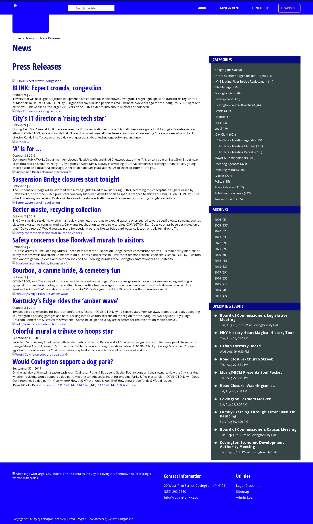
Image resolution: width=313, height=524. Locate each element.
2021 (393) (221, 249)
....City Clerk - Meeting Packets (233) (238, 152)
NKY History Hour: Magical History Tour (257, 333)
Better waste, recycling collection (56, 209)
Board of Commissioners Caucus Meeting (258, 429)
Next (126, 385)
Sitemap (242, 491)
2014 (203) (221, 290)
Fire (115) (220, 123)
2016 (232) (221, 278)
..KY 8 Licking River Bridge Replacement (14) (243, 81)
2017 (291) (221, 272)
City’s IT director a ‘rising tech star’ (59, 118)
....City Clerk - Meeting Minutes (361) (238, 146)
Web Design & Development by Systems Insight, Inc (101, 519)
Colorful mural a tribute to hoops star (62, 331)
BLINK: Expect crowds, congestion (57, 87)
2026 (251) (221, 220)
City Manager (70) (226, 87)
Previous (50, 385)
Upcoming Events (228, 306)
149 (112, 385)
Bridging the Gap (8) (228, 70)
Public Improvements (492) (232, 193)
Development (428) (227, 99)
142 (66, 385)
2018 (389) (221, 267)
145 (85, 385)
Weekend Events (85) (228, 199)
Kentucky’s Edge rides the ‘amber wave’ (65, 300)
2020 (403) (221, 255)
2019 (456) (221, 261)
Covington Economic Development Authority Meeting (252, 445)
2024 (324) (221, 231)
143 (72, 385)
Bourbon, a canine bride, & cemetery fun (66, 270)
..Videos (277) (223, 176)
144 (79, 385)
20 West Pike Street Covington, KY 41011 (195, 485)
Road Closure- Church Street (246, 359)
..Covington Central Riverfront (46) (237, 105)
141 (60, 385)
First (38, 385)
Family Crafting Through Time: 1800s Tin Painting (258, 414)
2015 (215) (221, 284)
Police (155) (222, 181)
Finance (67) (222, 117)
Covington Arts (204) (228, 93)
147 (100, 385)
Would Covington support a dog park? (62, 361)
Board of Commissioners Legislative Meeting (253, 317)
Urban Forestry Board (240, 346)
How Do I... (289, 8)
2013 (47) (220, 296)
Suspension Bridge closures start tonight (66, 179)
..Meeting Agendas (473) (230, 164)
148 (106, 385)
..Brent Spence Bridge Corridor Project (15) (243, 76)
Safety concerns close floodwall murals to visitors (78, 239)
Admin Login (246, 497)
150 (119, 385)
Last (135, 385)
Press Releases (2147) (229, 187)
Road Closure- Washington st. (247, 386)
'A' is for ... (26, 148)
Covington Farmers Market (245, 399)
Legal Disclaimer (249, 485)
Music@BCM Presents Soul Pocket (251, 372)
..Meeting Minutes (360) (230, 170)
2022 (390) (221, 243)
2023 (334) (221, 237)
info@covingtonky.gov (181, 497)
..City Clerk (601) (225, 134)
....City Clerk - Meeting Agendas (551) (238, 140)
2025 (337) (221, 225)
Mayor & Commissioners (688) (234, 158)
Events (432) (222, 111)
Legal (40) (221, 129)
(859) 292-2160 (175, 491)
